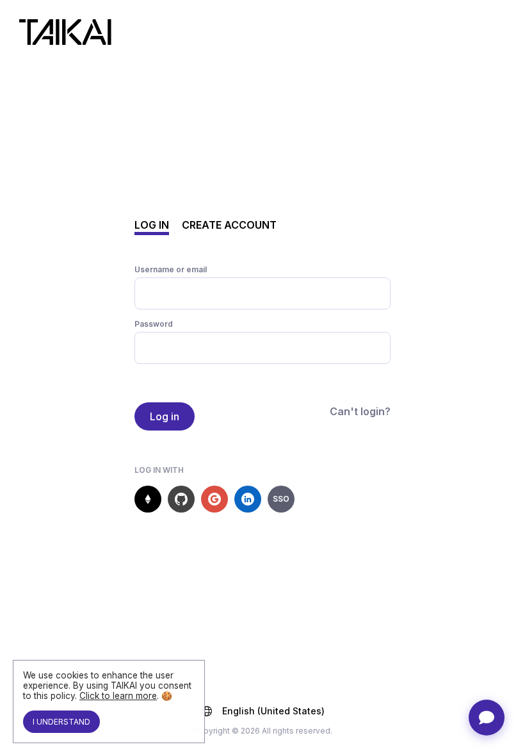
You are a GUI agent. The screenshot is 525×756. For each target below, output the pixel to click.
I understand (61, 722)
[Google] (214, 499)
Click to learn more (118, 696)
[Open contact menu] (487, 717)
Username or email (170, 269)
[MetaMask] (147, 499)
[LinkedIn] (247, 499)
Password (153, 324)
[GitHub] (181, 499)
